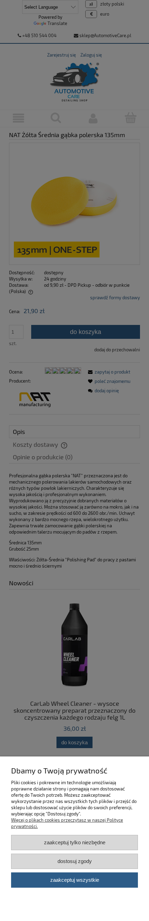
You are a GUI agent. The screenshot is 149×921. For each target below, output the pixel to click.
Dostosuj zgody (75, 861)
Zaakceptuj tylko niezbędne (74, 842)
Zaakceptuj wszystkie (74, 880)
